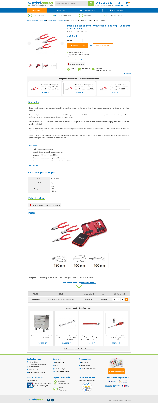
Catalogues (84, 362)
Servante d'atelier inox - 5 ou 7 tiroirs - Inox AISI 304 (41, 337)
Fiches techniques (65, 278)
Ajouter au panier (78, 45)
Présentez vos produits (89, 368)
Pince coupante (61, 20)
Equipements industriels (39, 20)
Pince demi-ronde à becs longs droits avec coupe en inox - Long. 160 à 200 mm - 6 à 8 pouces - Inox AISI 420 (119, 89)
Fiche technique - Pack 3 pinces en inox (46, 205)
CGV (56, 366)
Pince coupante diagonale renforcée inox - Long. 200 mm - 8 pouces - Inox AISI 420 (84, 88)
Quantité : (70, 40)
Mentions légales (60, 369)
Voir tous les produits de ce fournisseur (79, 349)
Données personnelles (62, 371)
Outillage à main (51, 20)
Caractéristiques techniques (47, 278)
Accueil (29, 20)
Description (32, 278)
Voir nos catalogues (116, 371)
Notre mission (59, 362)
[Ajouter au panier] (126, 299)
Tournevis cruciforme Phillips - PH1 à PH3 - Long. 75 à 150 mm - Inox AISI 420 (116, 338)
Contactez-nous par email (37, 372)
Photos (75, 278)
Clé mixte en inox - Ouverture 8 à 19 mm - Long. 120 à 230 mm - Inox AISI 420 (66, 338)
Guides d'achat (85, 366)
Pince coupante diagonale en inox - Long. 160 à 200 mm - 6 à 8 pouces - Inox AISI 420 (50, 88)
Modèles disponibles (87, 278)
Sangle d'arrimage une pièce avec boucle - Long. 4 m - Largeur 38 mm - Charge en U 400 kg (91, 339)
